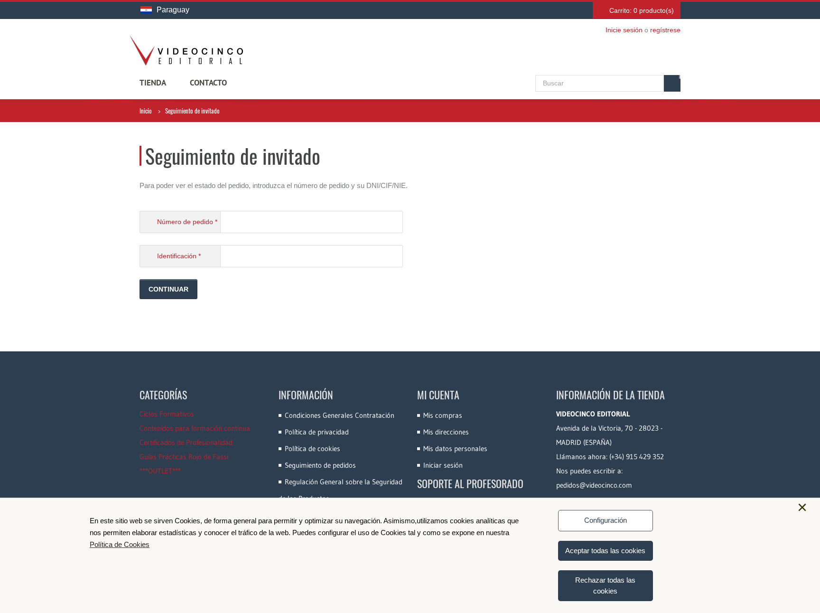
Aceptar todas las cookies (605, 551)
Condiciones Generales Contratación (339, 415)
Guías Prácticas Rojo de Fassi (184, 456)
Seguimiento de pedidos (320, 465)
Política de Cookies (119, 544)
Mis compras (442, 415)
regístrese (665, 30)
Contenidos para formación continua (195, 428)
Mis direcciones (446, 431)
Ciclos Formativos (167, 413)
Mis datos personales (455, 448)
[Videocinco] (186, 50)
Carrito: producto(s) (641, 10)
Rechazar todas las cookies (605, 585)
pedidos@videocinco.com (594, 485)
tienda (153, 82)
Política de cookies (312, 448)
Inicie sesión (624, 30)
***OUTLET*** (160, 470)
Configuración (605, 520)
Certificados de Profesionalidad (186, 442)
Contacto (208, 82)
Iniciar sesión (443, 465)
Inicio (146, 110)
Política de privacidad (317, 431)
